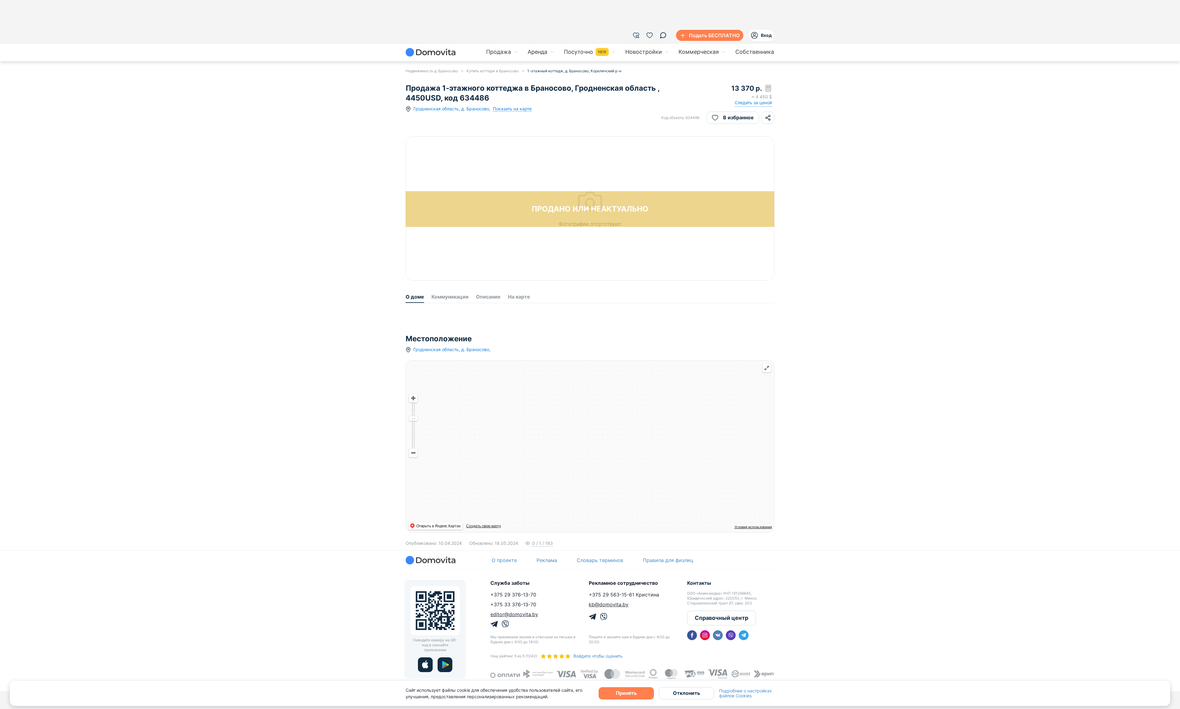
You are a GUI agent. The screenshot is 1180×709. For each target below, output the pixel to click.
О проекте (504, 668)
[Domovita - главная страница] (430, 52)
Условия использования (753, 634)
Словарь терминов (600, 668)
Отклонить (686, 693)
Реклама (547, 668)
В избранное (738, 117)
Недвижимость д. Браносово (432, 71)
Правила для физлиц (668, 668)
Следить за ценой (753, 102)
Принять (626, 693)
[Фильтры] (636, 35)
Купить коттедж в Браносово (492, 71)
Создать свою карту (464, 634)
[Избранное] (649, 35)
